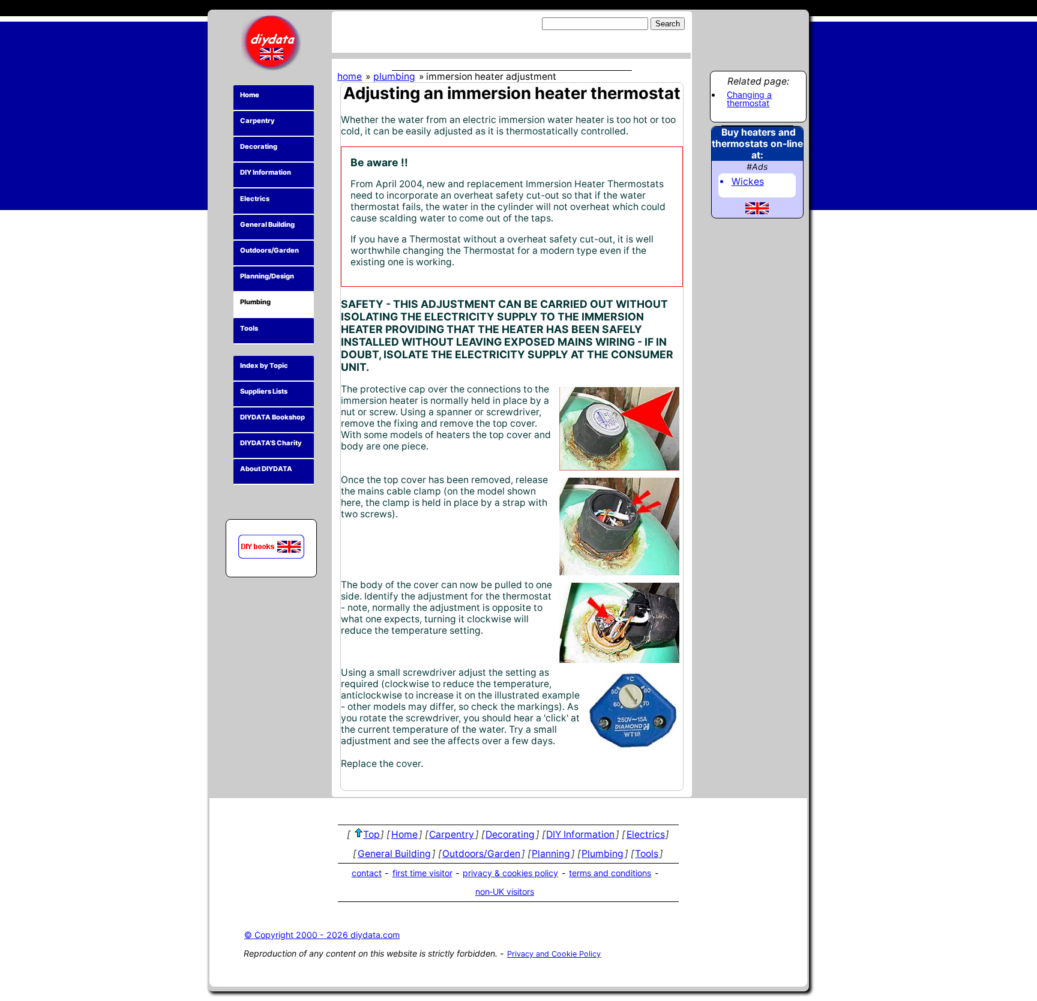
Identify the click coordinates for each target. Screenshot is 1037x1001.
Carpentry (257, 120)
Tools (249, 328)
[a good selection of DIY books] (271, 547)
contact (367, 873)
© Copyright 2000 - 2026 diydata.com (322, 935)
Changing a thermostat (749, 99)
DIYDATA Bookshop (272, 417)
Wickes (748, 181)
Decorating (258, 146)
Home (249, 95)
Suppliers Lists (263, 391)
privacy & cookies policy (510, 873)
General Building (267, 224)
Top (371, 834)
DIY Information (265, 172)
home (349, 76)
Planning (551, 853)
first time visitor (422, 873)
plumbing (394, 76)
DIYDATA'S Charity (271, 443)
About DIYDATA (266, 468)
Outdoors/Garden (269, 250)
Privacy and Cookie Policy (554, 953)
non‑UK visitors (504, 891)
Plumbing (255, 302)
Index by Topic (264, 365)
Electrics (254, 198)
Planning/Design (267, 276)
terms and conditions (610, 873)
